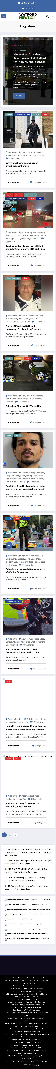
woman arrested (37, 155)
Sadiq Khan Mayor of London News (26, 1045)
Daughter (10, 475)
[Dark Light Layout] (52, 16)
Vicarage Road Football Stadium (26, 997)
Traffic (8, 565)
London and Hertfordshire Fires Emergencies (26, 1007)
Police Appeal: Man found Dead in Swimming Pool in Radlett (22, 805)
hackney (10, 155)
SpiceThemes (42, 1065)
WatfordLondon (15, 719)
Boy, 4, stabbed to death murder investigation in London (22, 164)
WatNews (18, 66)
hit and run (40, 235)
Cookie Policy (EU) (26, 1059)
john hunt (36, 74)
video (35, 77)
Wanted (15, 50)
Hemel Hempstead (13, 278)
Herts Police (28, 74)
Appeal (15, 45)
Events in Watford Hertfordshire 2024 (26, 1032)
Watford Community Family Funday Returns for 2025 (26, 1050)
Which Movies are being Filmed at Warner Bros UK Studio (26, 994)
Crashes (18, 195)
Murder (43, 74)
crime (24, 45)
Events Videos (40, 1002)
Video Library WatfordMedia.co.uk (20, 1002)
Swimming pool (19, 799)
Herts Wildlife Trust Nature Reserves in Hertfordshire (26, 1029)
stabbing (21, 482)
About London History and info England (26, 986)
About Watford (18, 978)
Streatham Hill (12, 645)
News (33, 48)
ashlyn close (23, 69)
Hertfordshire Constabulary (35, 45)
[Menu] (3, 16)
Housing (18, 358)
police (20, 562)
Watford (20, 398)
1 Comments (39, 321)
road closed (39, 562)
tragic (27, 321)
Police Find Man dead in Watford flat (24, 406)
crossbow (17, 71)
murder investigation (20, 77)
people (37, 48)
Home (8, 978)
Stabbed (25, 155)
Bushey (31, 69)
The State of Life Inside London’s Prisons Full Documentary (26, 1061)
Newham (39, 479)
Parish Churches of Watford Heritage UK (26, 991)
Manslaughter (12, 321)
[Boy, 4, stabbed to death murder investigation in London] (28, 130)
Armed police (33, 639)
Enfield (36, 71)
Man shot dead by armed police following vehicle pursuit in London (23, 651)
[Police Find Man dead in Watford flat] (28, 373)
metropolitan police (19, 48)
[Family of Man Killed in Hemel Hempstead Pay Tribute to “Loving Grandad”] (28, 293)
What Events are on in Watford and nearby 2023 (26, 1005)
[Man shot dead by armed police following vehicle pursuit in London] (28, 616)
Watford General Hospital (39, 981)
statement (40, 642)
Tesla (25, 722)
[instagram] (26, 8)
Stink (13, 398)
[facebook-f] (33, 8)
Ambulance (34, 555)
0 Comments (13, 158)
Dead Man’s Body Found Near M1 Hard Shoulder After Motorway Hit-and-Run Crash (25, 248)
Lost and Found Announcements (26, 1026)
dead (31, 71)
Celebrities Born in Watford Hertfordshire (26, 999)
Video (41, 48)
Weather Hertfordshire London (15, 981)
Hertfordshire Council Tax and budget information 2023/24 (26, 1024)
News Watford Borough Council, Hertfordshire (26, 989)
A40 (28, 719)
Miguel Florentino (13, 479)
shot (33, 642)
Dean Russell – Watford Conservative (26, 1010)
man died (25, 238)
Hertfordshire (18, 74)
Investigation (11, 238)
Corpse (34, 395)
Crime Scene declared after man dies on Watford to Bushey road (25, 571)
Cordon (21, 559)
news (31, 77)
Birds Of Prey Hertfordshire (26, 1053)
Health (9, 358)
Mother (24, 479)
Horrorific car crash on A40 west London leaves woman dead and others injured (26, 728)
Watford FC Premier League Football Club (26, 1042)
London (9, 115)
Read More (19, 96)
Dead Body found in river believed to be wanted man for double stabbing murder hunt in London (26, 488)
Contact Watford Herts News (37, 978)
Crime (27, 559)
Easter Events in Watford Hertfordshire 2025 (26, 1048)
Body (28, 395)
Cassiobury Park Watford (26, 983)
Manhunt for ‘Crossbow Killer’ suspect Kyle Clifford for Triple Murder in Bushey (29, 58)
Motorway (34, 238)
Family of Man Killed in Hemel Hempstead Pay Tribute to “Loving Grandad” (23, 328)
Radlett (9, 799)
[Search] (47, 16)
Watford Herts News (16, 1065)
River (13, 482)
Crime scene (39, 69)
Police (40, 199)
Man (23, 395)
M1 (19, 238)
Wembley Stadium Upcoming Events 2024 (26, 1040)
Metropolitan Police (34, 475)
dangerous (25, 71)
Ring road (28, 562)
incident (9, 562)
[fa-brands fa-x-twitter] (29, 8)
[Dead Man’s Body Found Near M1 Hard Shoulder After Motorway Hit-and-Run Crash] (28, 210)
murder (28, 48)
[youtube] (23, 8)
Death (19, 235)
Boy (30, 152)
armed (15, 69)
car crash (35, 719)
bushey (20, 45)
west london (11, 202)
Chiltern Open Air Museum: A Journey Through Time (26, 1056)
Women (40, 77)
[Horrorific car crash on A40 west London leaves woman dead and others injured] (28, 696)
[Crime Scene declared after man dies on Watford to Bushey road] (28, 533)
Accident (25, 232)
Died (40, 152)
